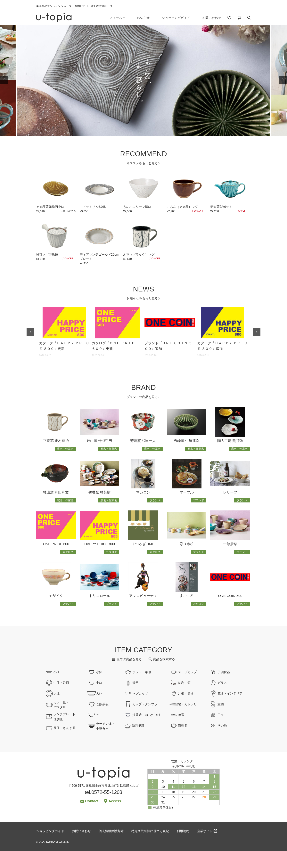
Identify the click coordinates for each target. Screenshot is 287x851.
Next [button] (283, 80)
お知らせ (143, 17)
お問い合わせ (211, 17)
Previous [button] (4, 80)
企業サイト (205, 831)
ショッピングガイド (176, 17)
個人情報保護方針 (111, 831)
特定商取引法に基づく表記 (150, 831)
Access (115, 801)
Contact (91, 801)
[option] (143, 79)
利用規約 (183, 831)
